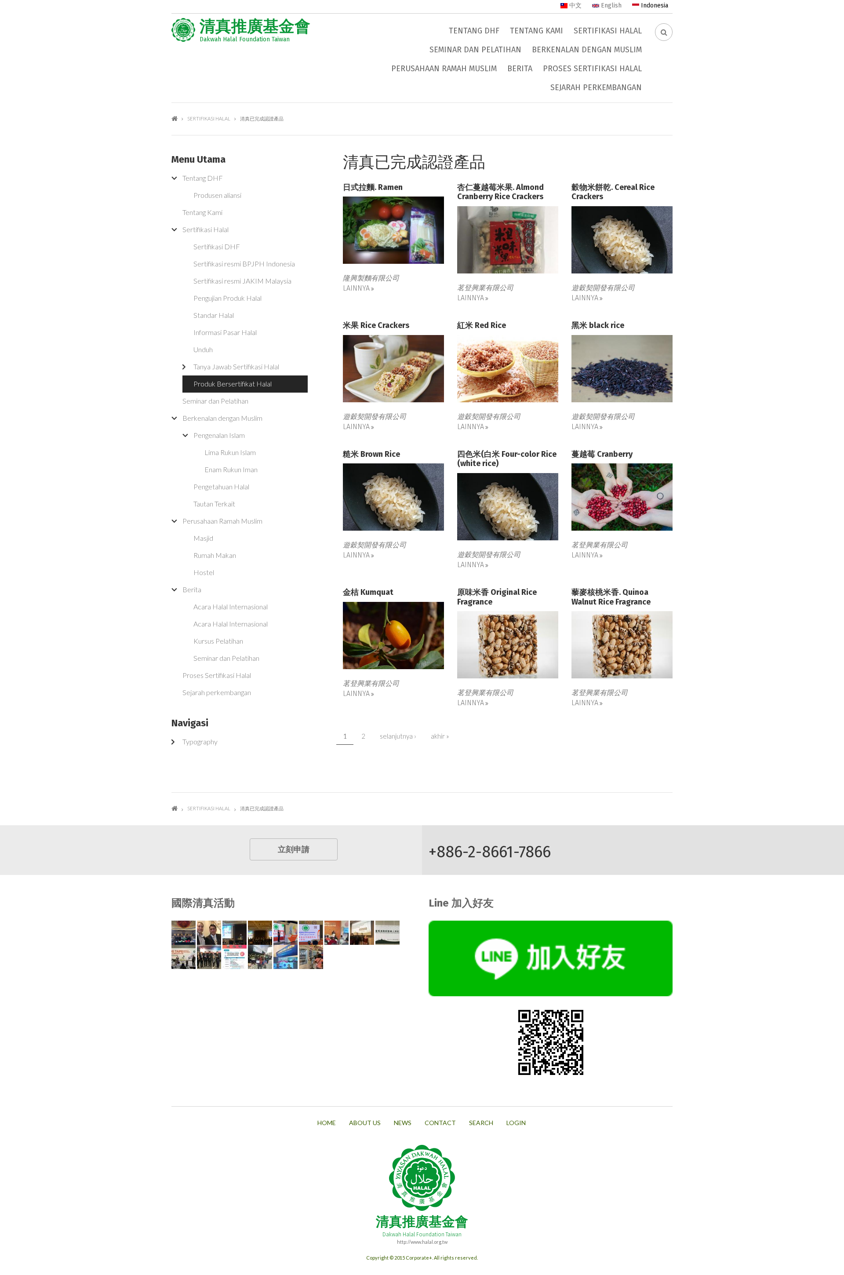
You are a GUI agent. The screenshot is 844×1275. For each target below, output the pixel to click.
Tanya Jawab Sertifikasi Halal (236, 366)
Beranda (174, 118)
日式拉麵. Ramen (373, 187)
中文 (575, 5)
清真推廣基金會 (255, 26)
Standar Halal (213, 315)
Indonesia (653, 5)
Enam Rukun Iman (231, 469)
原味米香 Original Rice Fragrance (497, 597)
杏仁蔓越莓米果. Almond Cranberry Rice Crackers (500, 192)
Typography (200, 741)
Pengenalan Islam (219, 435)
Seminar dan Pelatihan (475, 50)
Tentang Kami (536, 31)
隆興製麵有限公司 (371, 277)
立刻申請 (293, 849)
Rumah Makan (214, 555)
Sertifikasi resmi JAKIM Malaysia (242, 281)
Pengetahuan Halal (221, 486)
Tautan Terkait (214, 503)
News (402, 1123)
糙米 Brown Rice (371, 454)
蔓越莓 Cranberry (602, 454)
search (481, 1123)
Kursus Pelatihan (218, 641)
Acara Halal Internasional (230, 606)
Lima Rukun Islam (230, 452)
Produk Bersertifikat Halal (232, 383)
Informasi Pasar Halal (225, 332)
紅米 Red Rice (481, 325)
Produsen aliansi (217, 195)
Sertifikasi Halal (608, 31)
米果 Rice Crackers (376, 325)
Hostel (203, 572)
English (610, 5)
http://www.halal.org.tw (422, 1242)
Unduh (203, 349)
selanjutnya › (398, 736)
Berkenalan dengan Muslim (587, 50)
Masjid (203, 538)
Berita (519, 68)
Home (326, 1123)
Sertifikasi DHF (216, 246)
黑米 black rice (597, 325)
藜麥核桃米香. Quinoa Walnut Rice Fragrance (611, 597)
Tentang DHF (474, 31)
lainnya (356, 288)
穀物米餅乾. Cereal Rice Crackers (613, 192)
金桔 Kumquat (368, 592)
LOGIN (516, 1123)
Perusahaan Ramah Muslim (444, 68)
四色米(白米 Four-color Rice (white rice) (507, 459)
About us (365, 1123)
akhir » (440, 736)
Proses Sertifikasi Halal (592, 68)
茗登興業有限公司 (485, 287)
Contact (440, 1123)
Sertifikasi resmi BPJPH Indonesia (244, 263)
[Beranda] (183, 30)
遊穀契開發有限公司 (603, 287)
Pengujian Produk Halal (227, 298)
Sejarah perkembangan (596, 87)
